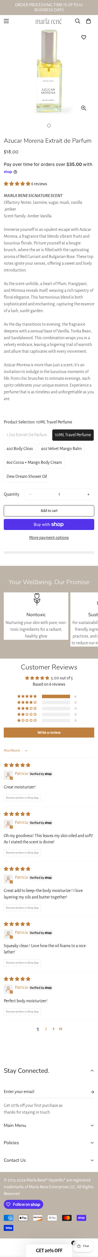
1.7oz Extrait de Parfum (27, 437)
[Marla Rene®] (49, 21)
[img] (17, 765)
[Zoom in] (83, 108)
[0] (88, 21)
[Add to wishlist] (83, 37)
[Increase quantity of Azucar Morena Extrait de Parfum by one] (88, 494)
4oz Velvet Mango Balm (61, 450)
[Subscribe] (88, 1092)
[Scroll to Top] (89, 1230)
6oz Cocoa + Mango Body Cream (34, 464)
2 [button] (46, 1029)
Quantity (11, 494)
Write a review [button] (49, 733)
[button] (17, 184)
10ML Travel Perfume (74, 437)
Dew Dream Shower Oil (27, 478)
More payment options (49, 537)
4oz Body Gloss (21, 450)
